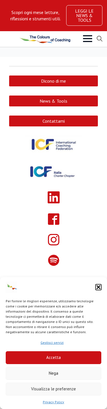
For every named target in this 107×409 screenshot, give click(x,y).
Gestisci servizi (52, 342)
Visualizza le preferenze (53, 389)
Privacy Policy (53, 402)
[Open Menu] (87, 38)
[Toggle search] (99, 38)
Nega (53, 373)
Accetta (53, 357)
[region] (35, 15)
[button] (98, 287)
